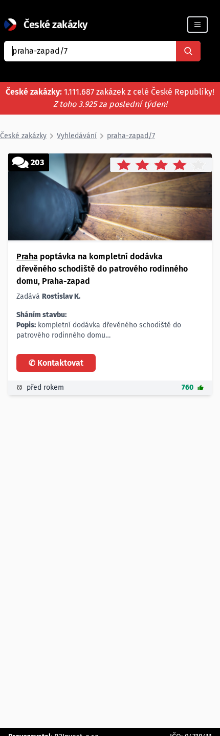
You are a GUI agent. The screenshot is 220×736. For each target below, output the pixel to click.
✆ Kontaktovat (56, 363)
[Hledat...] (188, 51)
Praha (27, 256)
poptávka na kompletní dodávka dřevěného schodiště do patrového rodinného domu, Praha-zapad (102, 269)
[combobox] (90, 51)
